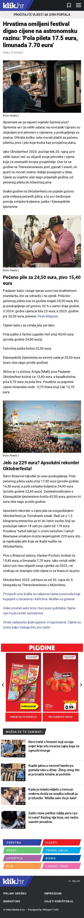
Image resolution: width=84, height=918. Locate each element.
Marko (6, 52)
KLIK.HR (20, 756)
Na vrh (76, 881)
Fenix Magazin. (48, 316)
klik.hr (13, 5)
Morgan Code (51, 909)
